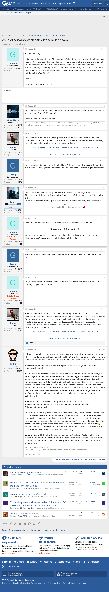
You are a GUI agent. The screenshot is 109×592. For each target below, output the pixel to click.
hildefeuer (96, 484)
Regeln (28, 13)
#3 (104, 133)
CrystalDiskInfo (65, 205)
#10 (103, 350)
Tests (28, 4)
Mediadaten (25, 583)
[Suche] (106, 3)
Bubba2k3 (96, 474)
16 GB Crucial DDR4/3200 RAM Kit (59, 147)
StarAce (13, 516)
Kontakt (16, 583)
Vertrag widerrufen (38, 583)
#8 (104, 277)
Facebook (47, 562)
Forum (69, 4)
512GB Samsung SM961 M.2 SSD (85, 147)
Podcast (6, 9)
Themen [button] (35, 4)
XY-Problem (37, 454)
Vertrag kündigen (54, 583)
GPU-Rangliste (86, 9)
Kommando (14, 508)
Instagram (80, 562)
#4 (104, 160)
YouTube (16, 566)
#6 (104, 218)
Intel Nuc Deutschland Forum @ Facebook (65, 154)
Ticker (20, 4)
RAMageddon (19, 9)
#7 (104, 250)
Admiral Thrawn (16, 475)
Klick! (77, 401)
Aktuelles (6, 13)
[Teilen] (100, 49)
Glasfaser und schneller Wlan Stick (28, 493)
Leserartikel (19, 13)
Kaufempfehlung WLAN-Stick (25, 472)
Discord (20, 562)
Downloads (45, 4)
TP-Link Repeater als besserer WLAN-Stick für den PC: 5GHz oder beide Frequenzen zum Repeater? (38, 504)
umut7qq (13, 488)
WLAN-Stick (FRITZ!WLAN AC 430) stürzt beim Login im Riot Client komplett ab (37, 484)
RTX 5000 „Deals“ (35, 9)
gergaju (7, 44)
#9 (104, 309)
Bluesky (33, 562)
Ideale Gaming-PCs (69, 9)
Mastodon (96, 562)
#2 (104, 106)
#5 (104, 188)
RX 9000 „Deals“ (52, 9)
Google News (63, 562)
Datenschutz (81, 583)
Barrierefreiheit (69, 583)
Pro (19, 204)
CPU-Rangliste (102, 9)
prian (98, 515)
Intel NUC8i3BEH (39, 147)
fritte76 (97, 496)
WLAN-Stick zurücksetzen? (24, 513)
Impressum (6, 583)
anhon (12, 496)
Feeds (8, 562)
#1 (104, 49)
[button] (11, 13)
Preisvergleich (59, 4)
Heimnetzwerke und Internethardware (49, 475)
